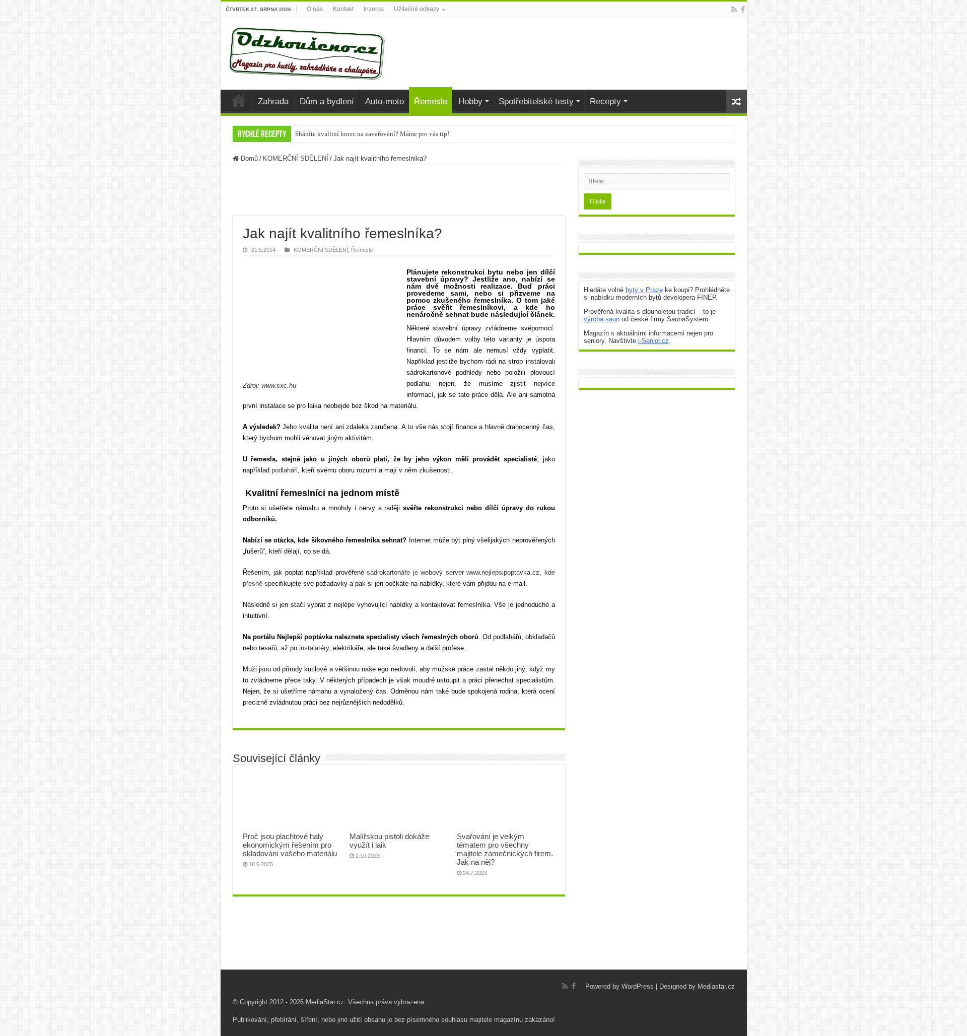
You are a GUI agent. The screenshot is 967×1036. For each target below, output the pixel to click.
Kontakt (343, 9)
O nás (315, 9)
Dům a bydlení (327, 101)
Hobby (470, 101)
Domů (248, 158)
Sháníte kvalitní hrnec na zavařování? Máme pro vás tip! (372, 133)
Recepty (605, 101)
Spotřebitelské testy (536, 101)
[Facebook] (743, 10)
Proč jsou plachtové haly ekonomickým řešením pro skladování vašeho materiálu (290, 845)
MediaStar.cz (325, 1002)
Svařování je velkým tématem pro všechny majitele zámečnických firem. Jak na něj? (505, 849)
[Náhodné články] (736, 101)
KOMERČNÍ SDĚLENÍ (295, 158)
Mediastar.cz (716, 986)
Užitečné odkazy (416, 9)
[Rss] (734, 10)
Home (239, 100)
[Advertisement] (399, 190)
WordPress (637, 986)
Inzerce (374, 9)
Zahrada (273, 101)
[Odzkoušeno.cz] (308, 51)
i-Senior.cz (653, 340)
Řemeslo (430, 101)
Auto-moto (384, 101)
